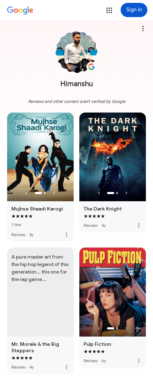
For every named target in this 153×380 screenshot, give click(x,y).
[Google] (20, 10)
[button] (109, 10)
